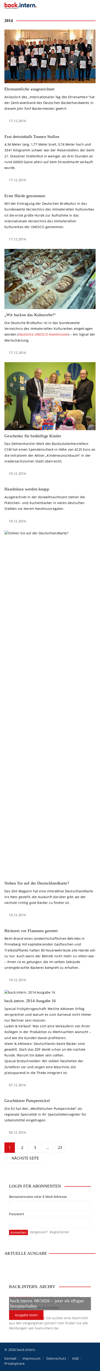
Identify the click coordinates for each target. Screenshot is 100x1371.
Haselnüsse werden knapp (26, 489)
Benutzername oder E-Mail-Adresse (38, 1196)
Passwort (16, 1214)
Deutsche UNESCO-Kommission (44, 334)
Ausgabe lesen (26, 1315)
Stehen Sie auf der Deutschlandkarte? (36, 883)
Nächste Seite (25, 1158)
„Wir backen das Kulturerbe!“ (30, 314)
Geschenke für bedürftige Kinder (32, 436)
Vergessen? (39, 1232)
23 (60, 1147)
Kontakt (10, 1358)
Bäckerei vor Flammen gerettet (31, 930)
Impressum (31, 1358)
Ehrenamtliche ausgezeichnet (29, 89)
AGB (75, 1358)
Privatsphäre (14, 1363)
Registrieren (59, 1232)
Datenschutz (56, 1358)
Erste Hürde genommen (24, 195)
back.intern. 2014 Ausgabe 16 (30, 1000)
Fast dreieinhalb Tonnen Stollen (31, 136)
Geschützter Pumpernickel (27, 1100)
